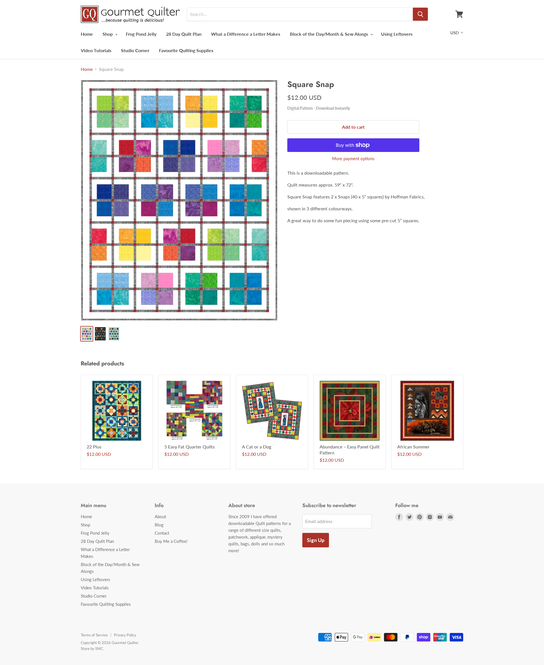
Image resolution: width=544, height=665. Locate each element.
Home (87, 34)
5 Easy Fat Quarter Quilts (189, 446)
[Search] (420, 14)
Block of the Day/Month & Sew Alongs (329, 34)
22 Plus (94, 446)
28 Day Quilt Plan (183, 34)
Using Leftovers (397, 34)
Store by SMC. (92, 648)
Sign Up (315, 540)
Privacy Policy (125, 635)
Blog (159, 524)
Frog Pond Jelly (141, 34)
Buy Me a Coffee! (171, 541)
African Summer (413, 446)
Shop (108, 34)
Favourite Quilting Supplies (186, 50)
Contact (162, 532)
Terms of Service (94, 635)
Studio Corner (135, 50)
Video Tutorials (96, 50)
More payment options (353, 158)
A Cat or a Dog (256, 446)
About (160, 516)
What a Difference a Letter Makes (245, 34)
